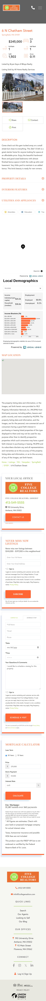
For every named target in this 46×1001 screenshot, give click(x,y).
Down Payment (11, 772)
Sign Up (28, 973)
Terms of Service (12, 727)
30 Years (11, 755)
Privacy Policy (14, 585)
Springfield (36, 462)
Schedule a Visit (31, 618)
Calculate (18, 795)
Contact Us (18, 517)
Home (4, 462)
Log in (20, 973)
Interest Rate (10, 781)
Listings (12, 462)
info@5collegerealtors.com (24, 894)
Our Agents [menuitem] (23, 914)
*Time (7, 653)
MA (18, 462)
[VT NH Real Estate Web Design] (23, 996)
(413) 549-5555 (34, 8)
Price (7, 762)
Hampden (26, 462)
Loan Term (9, 750)
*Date (7, 643)
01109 (6, 465)
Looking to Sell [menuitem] (23, 917)
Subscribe (18, 594)
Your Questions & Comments (16, 662)
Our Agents (9, 523)
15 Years (20, 755)
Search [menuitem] (23, 910)
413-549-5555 (14, 503)
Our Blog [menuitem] (23, 921)
